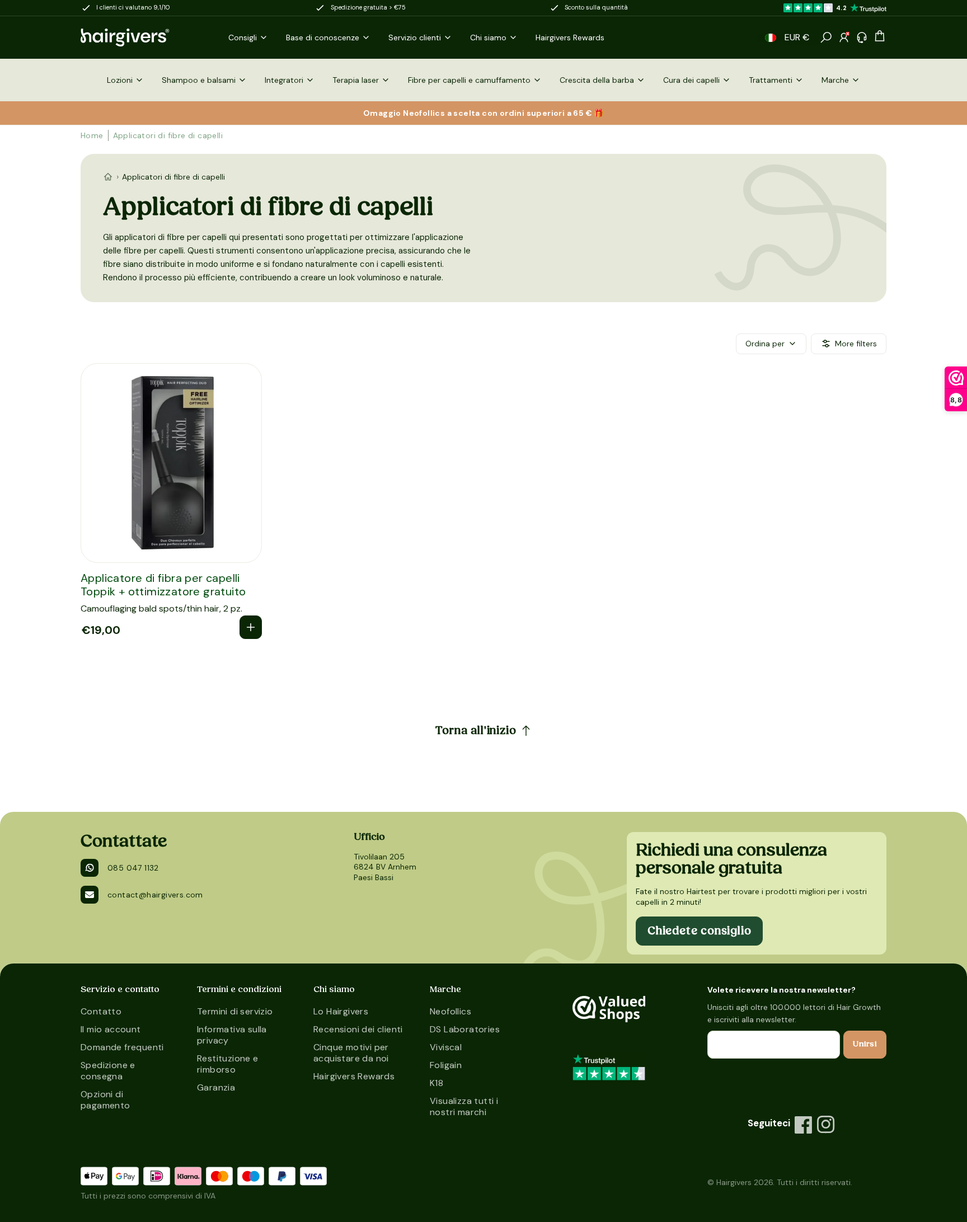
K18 (436, 1083)
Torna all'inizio (476, 730)
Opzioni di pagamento (105, 1099)
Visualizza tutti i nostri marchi (464, 1106)
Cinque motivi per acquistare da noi (351, 1052)
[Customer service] (862, 37)
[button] (770, 38)
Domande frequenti (122, 1047)
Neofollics (450, 1011)
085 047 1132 (133, 868)
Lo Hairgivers (340, 1011)
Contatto (101, 1011)
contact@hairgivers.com (155, 895)
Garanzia (216, 1087)
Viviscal (446, 1047)
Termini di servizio (235, 1011)
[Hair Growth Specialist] (143, 37)
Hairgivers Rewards (354, 1076)
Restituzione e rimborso (228, 1063)
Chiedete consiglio (699, 931)
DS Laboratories (465, 1029)
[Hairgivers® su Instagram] (826, 1125)
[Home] (108, 177)
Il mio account (111, 1029)
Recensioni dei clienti (358, 1029)
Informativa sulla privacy (232, 1034)
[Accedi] (844, 37)
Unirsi (865, 1044)
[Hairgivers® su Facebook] (804, 1125)
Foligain (446, 1065)
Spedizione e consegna (108, 1070)
